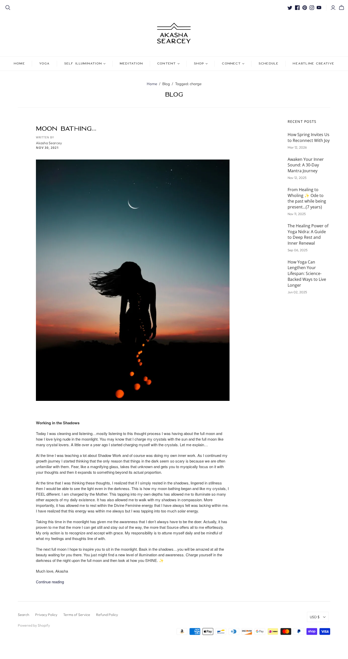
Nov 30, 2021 (47, 148)
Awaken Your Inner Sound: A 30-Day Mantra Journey (306, 165)
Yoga (44, 63)
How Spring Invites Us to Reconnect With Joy (309, 137)
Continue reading (50, 581)
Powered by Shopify (34, 625)
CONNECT (231, 63)
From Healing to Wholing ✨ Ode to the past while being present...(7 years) (307, 198)
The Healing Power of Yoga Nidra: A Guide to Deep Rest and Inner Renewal (308, 234)
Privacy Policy (46, 614)
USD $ (314, 617)
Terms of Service (76, 614)
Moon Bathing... (66, 128)
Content (166, 63)
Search (23, 614)
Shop (199, 63)
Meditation (131, 63)
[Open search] (7, 7)
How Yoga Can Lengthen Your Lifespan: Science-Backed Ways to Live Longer (307, 273)
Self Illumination (83, 63)
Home (19, 63)
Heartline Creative (313, 63)
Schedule (269, 63)
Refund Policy (107, 614)
